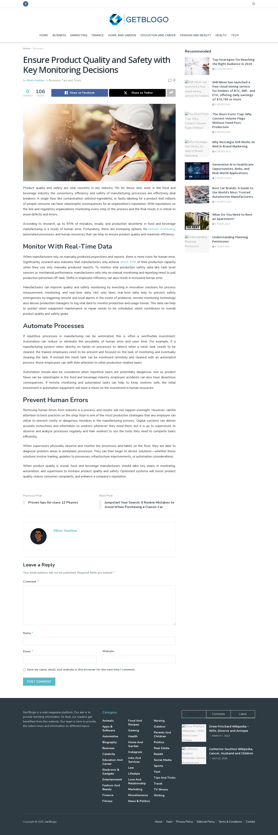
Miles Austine (35, 80)
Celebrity (108, 754)
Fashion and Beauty (195, 35)
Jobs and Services (134, 760)
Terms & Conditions (230, 822)
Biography (109, 742)
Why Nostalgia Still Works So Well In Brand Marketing (233, 144)
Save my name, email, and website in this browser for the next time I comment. (81, 670)
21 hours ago (223, 69)
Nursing (159, 721)
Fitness (107, 801)
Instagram (135, 752)
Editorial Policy (206, 822)
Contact (250, 822)
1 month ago (222, 178)
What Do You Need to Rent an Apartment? (232, 216)
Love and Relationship (137, 781)
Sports (158, 766)
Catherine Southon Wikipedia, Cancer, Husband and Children (231, 751)
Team (169, 822)
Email (28, 651)
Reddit (158, 754)
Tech (235, 35)
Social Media (163, 760)
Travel (158, 784)
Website (108, 651)
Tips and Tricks (71, 80)
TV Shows (161, 789)
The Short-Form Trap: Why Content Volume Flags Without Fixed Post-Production (232, 120)
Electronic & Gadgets (110, 772)
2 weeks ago (222, 104)
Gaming (133, 730)
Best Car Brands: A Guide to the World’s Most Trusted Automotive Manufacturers (232, 192)
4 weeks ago (222, 132)
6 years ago (222, 224)
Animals (108, 721)
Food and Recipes (135, 722)
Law (131, 768)
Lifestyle (134, 774)
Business (59, 35)
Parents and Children (162, 734)
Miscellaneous (138, 795)
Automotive (110, 736)
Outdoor (160, 727)
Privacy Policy (184, 822)
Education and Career (158, 35)
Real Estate (161, 748)
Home (43, 35)
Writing (159, 795)
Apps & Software (108, 728)
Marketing (78, 35)
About (158, 822)
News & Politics (139, 801)
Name (28, 633)
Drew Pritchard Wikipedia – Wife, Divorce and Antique (229, 728)
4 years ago (222, 246)
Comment (31, 581)
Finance (98, 35)
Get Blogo (51, 821)
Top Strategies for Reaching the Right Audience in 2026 (233, 61)
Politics (159, 742)
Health (221, 35)
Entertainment (112, 779)
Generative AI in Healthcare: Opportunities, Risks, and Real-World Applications (233, 168)
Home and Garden (122, 35)
